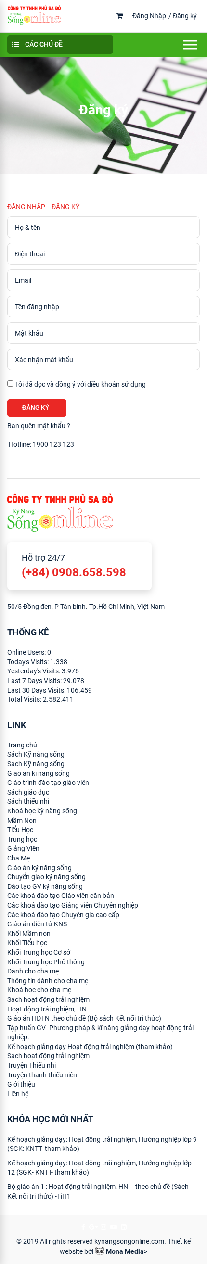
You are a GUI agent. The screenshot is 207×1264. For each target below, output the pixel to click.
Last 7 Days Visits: (35, 680)
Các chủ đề (43, 44)
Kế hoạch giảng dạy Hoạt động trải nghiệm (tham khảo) (90, 1046)
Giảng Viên (23, 848)
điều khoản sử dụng (116, 384)
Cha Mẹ (18, 858)
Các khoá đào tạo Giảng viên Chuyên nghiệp (72, 905)
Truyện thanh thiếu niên (42, 1075)
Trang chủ (22, 745)
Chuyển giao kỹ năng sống (46, 877)
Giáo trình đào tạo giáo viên (48, 782)
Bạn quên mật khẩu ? (38, 426)
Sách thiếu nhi (28, 801)
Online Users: (27, 652)
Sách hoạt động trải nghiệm (48, 999)
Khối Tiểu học (27, 943)
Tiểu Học (20, 830)
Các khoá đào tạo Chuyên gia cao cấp (63, 915)
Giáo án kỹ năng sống (39, 868)
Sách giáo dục (28, 792)
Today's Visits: (28, 662)
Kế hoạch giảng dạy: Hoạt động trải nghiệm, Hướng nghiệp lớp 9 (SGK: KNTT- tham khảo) (102, 1144)
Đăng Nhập (149, 16)
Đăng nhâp (26, 207)
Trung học (22, 839)
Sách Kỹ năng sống (36, 754)
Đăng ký (185, 16)
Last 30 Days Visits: (37, 690)
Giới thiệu (21, 1084)
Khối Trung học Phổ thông (46, 962)
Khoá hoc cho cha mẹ (39, 990)
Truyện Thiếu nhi (31, 1065)
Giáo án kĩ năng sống (38, 773)
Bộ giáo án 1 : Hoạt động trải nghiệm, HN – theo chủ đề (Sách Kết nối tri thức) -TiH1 (98, 1191)
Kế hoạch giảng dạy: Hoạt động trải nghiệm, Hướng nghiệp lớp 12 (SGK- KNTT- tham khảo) (99, 1167)
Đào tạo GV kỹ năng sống (45, 886)
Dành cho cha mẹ (33, 971)
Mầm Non (22, 820)
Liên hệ (17, 1094)
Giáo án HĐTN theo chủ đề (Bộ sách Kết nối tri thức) (84, 1018)
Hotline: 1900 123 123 (40, 444)
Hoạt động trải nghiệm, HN (47, 1009)
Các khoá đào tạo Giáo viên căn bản (60, 895)
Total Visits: (25, 699)
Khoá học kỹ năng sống (42, 811)
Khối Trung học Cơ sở (38, 952)
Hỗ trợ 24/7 (74, 566)
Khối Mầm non (29, 933)
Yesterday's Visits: (34, 671)
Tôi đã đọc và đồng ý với (79, 384)
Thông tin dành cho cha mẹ (47, 981)
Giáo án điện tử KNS (37, 924)
